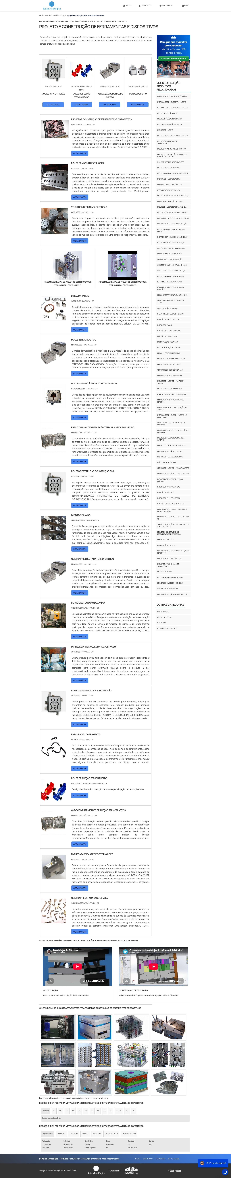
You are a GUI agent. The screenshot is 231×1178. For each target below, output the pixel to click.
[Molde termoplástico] (53, 363)
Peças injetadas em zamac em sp (171, 359)
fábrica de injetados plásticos (170, 457)
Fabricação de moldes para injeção (172, 224)
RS (92, 1111)
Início (128, 5)
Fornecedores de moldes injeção (171, 394)
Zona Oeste (74, 1134)
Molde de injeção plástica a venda (171, 207)
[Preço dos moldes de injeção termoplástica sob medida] (53, 450)
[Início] (52, 5)
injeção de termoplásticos (168, 498)
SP (73, 1111)
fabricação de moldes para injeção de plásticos (173, 552)
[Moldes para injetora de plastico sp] (131, 1027)
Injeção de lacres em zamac (169, 319)
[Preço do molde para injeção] (94, 1082)
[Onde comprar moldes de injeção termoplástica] (53, 833)
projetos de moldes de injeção (170, 583)
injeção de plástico (165, 492)
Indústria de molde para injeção (171, 242)
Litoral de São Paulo (129, 1134)
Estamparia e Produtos (167, 628)
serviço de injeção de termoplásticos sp (173, 518)
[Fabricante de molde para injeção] (57, 1027)
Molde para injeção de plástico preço (173, 196)
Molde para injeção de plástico (170, 124)
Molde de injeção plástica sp (169, 119)
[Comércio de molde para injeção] (168, 1082)
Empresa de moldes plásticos (169, 184)
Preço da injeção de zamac (168, 364)
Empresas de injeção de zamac (170, 201)
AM (127, 1111)
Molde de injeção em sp (167, 113)
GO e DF (119, 1111)
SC (86, 1111)
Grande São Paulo (111, 1134)
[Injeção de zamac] (53, 538)
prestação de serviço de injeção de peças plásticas (172, 510)
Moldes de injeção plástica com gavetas (170, 439)
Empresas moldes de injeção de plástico (170, 401)
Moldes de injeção (165, 130)
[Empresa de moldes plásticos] (131, 1055)
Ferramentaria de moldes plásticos (172, 108)
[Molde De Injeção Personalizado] (53, 801)
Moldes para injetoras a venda (170, 276)
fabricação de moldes (166, 545)
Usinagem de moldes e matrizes (170, 162)
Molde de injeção (164, 617)
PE (98, 1111)
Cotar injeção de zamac (167, 308)
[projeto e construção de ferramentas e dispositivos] (67, 265)
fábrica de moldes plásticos (169, 558)
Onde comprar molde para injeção (172, 265)
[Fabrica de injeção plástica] (57, 1055)
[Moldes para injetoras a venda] (57, 1082)
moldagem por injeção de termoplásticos (168, 565)
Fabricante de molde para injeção (171, 102)
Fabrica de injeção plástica (168, 179)
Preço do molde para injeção (169, 254)
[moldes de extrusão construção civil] (53, 494)
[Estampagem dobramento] (53, 757)
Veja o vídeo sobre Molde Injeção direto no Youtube (66, 995)
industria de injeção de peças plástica (170, 480)
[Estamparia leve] (53, 319)
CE (111, 1111)
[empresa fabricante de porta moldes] (53, 877)
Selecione (45, 1111)
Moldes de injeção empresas (169, 389)
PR (79, 1111)
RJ (54, 1111)
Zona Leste (97, 1134)
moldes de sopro (164, 572)
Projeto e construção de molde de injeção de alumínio (172, 155)
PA (133, 1111)
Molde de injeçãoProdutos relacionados (168, 86)
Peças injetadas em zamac (168, 353)
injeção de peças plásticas (168, 487)
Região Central (47, 1134)
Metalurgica (162, 611)
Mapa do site (173, 1158)
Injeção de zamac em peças (168, 331)
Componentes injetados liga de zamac (170, 301)
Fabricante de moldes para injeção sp (173, 218)
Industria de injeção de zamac (170, 314)
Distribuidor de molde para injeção (172, 237)
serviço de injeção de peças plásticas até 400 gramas (173, 525)
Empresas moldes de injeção (169, 375)
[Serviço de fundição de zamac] (53, 626)
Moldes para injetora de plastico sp (172, 173)
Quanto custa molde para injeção (171, 271)
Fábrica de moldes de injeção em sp (172, 96)
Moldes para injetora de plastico (115, 21)
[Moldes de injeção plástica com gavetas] (53, 406)
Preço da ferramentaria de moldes (172, 295)
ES (67, 1111)
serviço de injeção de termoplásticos (173, 474)
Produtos (167, 5)
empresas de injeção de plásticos (171, 446)
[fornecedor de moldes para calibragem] (53, 669)
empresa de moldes (165, 540)
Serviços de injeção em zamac (170, 370)
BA (104, 1111)
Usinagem (161, 623)
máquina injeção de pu (166, 462)
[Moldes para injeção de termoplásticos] (131, 1082)
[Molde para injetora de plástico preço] (94, 1055)
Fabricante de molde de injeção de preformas (172, 416)
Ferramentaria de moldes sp (169, 282)
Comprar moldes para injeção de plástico (171, 424)
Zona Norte (61, 1134)
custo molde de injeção (167, 588)
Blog (186, 5)
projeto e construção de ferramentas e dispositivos (168, 533)
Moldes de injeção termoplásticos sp (173, 136)
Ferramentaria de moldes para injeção (170, 288)
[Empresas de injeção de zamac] (94, 1027)
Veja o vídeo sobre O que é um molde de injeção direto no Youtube (148, 995)
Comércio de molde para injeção (171, 248)
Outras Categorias (170, 604)
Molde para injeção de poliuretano (172, 212)
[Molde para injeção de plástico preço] (168, 1055)
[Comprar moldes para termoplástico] (53, 582)
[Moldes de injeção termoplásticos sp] (168, 1027)
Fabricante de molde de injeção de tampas (172, 408)
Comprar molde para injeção (169, 259)
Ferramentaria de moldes (64, 21)
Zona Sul (85, 1134)
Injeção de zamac (164, 325)
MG (60, 1111)
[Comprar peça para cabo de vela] (53, 921)
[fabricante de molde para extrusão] (53, 713)
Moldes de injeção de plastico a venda (170, 382)
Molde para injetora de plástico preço (171, 230)
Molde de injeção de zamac (168, 347)
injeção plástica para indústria (170, 504)
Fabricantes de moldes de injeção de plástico (172, 431)
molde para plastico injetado (169, 577)
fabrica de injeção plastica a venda (172, 594)
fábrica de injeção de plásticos (170, 451)
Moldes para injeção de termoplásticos (88, 21)
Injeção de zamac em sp (167, 336)
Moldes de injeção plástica (168, 168)
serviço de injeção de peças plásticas (173, 468)
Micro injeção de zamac (167, 342)
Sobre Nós (146, 5)
